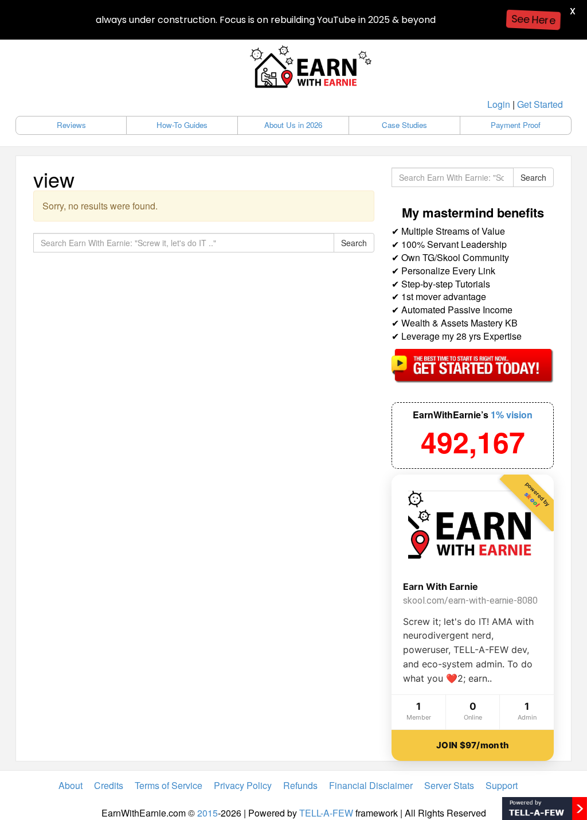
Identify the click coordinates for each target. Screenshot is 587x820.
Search (354, 242)
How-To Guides (182, 124)
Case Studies (404, 124)
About (70, 785)
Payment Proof (516, 124)
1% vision (512, 414)
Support (502, 785)
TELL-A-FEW (326, 812)
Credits (108, 785)
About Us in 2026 (293, 124)
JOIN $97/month (472, 745)
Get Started (540, 104)
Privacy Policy (243, 785)
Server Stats (449, 785)
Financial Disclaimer (371, 785)
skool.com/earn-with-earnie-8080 (470, 600)
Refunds (300, 785)
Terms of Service (168, 785)
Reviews (71, 124)
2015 (207, 812)
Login (498, 104)
